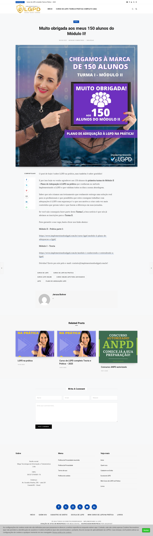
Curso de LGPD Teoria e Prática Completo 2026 (76, 9)
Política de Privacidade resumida (69, 460)
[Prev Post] (1, 268)
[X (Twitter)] (65, 506)
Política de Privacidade (65, 465)
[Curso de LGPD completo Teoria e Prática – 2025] (76, 344)
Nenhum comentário (76, 40)
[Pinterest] (26, 190)
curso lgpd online (44, 277)
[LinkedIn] (26, 201)
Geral (76, 21)
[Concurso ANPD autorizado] (118, 347)
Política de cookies (64, 476)
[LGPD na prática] (35, 344)
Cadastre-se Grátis (107, 470)
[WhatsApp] (26, 207)
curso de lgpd (43, 273)
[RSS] (80, 506)
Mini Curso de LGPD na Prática (110, 481)
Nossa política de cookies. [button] (62, 532)
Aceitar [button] (146, 530)
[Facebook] (26, 179)
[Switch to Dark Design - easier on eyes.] (132, 9)
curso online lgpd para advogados (71, 277)
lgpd (39, 281)
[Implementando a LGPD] (28, 9)
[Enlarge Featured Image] (76, 106)
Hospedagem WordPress (91, 523)
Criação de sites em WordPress (53, 523)
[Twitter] (26, 185)
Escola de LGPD (106, 476)
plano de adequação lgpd (56, 281)
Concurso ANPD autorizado (114, 367)
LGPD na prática (25, 360)
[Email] (26, 196)
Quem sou (104, 465)
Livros (102, 486)
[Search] (136, 9)
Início (50, 9)
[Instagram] (73, 506)
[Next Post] (151, 268)
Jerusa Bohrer (59, 294)
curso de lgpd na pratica (63, 273)
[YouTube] (87, 506)
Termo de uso (62, 470)
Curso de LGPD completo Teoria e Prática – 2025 (41, 2)
